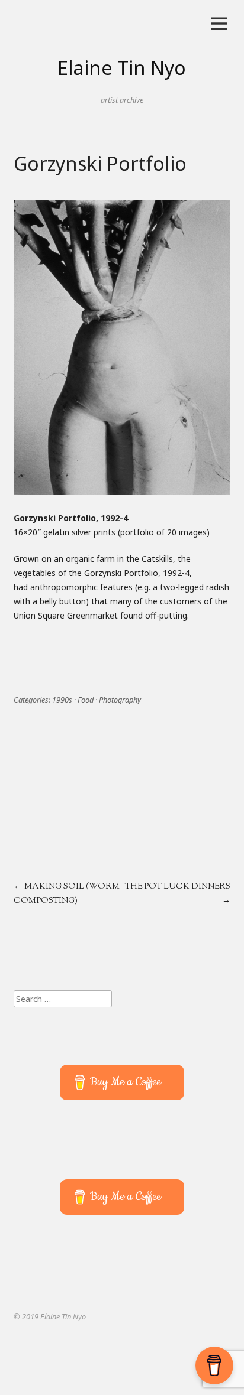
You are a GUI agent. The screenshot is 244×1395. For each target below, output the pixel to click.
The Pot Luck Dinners (177, 887)
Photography (120, 699)
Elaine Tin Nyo (121, 67)
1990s (62, 699)
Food (86, 699)
